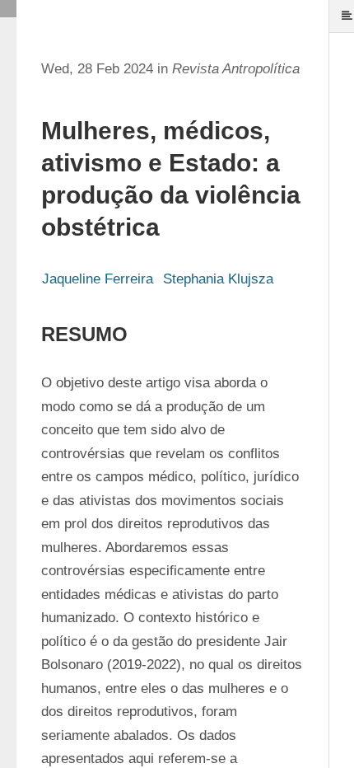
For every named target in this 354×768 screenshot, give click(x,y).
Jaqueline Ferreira (97, 279)
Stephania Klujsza (218, 279)
